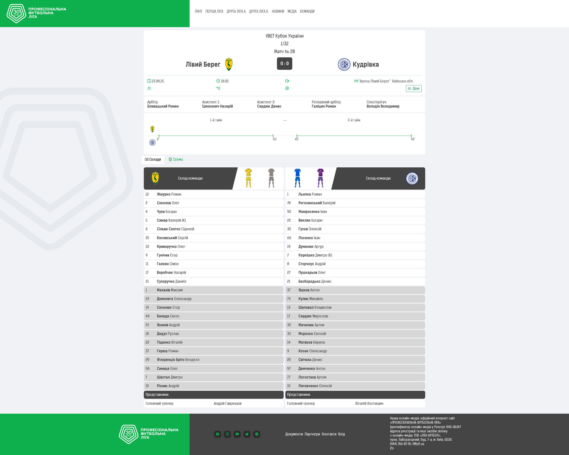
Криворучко (167, 246)
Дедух (162, 333)
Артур (320, 246)
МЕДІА (292, 11)
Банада (163, 316)
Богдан (172, 211)
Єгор (174, 255)
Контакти (329, 434)
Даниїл (181, 281)
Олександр (183, 299)
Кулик (304, 299)
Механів (164, 290)
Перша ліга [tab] (214, 11)
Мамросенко (310, 211)
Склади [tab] (154, 159)
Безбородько (310, 281)
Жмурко (164, 194)
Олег (176, 203)
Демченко (307, 368)
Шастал (164, 377)
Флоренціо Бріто (171, 359)
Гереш (162, 351)
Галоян (163, 264)
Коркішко (307, 255)
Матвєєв (306, 342)
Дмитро (177, 377)
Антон (315, 290)
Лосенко (306, 238)
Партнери (312, 434)
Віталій (177, 342)
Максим (177, 290)
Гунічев (163, 255)
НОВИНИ (278, 11)
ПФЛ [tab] (198, 11)
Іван (324, 211)
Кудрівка (366, 64)
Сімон (175, 264)
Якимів (163, 325)
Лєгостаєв (308, 377)
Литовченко (309, 386)
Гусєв (304, 229)
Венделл (192, 359)
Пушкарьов (308, 272)
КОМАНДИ (307, 11)
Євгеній (320, 333)
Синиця (163, 368)
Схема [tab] (177, 159)
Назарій (180, 272)
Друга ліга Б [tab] (258, 11)
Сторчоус (307, 264)
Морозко (306, 333)
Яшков (304, 290)
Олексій (315, 229)
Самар (162, 220)
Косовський (167, 238)
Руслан (174, 333)
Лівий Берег (203, 64)
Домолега (165, 299)
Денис (326, 281)
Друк (416, 88)
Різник (162, 386)
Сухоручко (166, 281)
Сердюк (306, 316)
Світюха (305, 359)
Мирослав (321, 316)
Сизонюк (164, 307)
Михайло (316, 299)
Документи (294, 434)
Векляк (305, 220)
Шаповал (307, 307)
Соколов (164, 203)
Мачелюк (307, 325)
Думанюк (307, 246)
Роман (176, 194)
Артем (320, 325)
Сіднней (188, 229)
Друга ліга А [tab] (236, 11)
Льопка (305, 194)
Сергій (183, 238)
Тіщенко (164, 342)
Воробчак (165, 272)
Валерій (175, 220)
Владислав (324, 307)
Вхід (341, 434)
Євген (175, 316)
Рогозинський (311, 203)
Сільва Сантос (169, 229)
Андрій (175, 325)
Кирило (319, 342)
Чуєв (161, 211)
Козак (304, 351)
